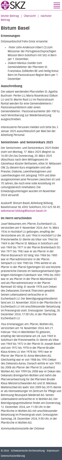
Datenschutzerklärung (13, 456)
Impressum (53, 451)
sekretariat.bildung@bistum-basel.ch (23, 211)
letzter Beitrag (10, 16)
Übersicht (30, 16)
